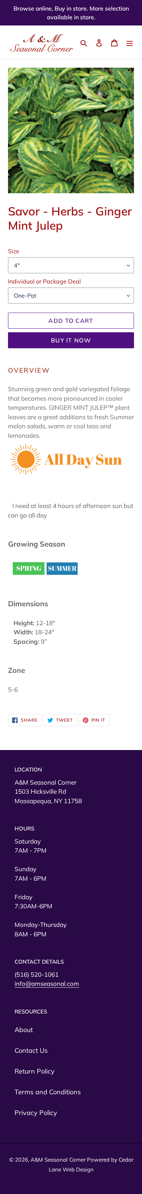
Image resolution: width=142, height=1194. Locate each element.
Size (13, 251)
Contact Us (31, 1050)
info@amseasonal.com (47, 983)
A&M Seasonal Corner (59, 1159)
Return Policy (35, 1071)
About (24, 1030)
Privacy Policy (36, 1112)
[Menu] (129, 42)
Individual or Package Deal (44, 281)
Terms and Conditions (48, 1092)
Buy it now (71, 340)
